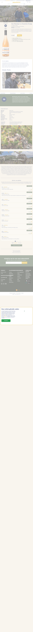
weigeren (5, 316)
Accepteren (6, 320)
